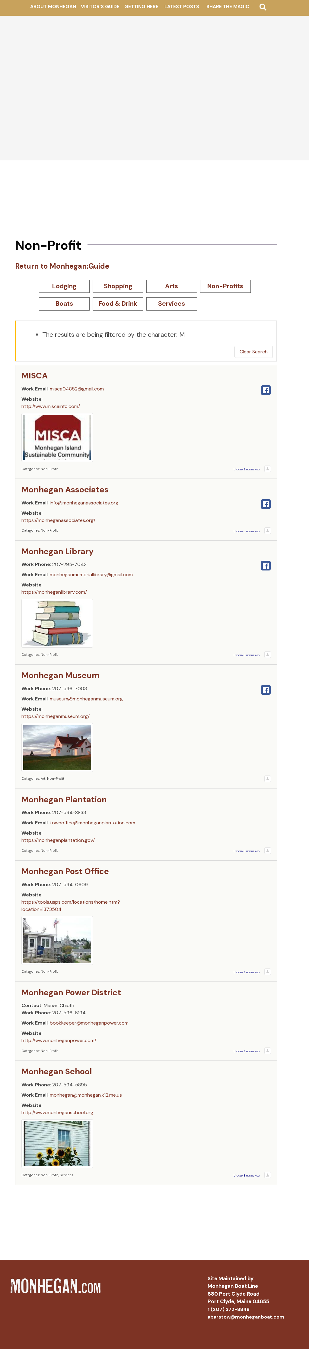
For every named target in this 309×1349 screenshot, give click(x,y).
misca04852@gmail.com (77, 389)
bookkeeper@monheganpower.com (89, 1023)
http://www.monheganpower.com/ (58, 1040)
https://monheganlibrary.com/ (54, 592)
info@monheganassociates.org (84, 503)
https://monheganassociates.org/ (58, 520)
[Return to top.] (267, 469)
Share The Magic (227, 7)
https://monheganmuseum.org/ (55, 716)
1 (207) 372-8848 (229, 1309)
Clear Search (254, 352)
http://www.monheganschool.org (57, 1112)
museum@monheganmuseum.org (86, 699)
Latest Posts (181, 7)
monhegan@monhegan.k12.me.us (86, 1095)
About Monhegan (53, 7)
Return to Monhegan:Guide (62, 266)
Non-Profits (225, 286)
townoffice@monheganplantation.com (92, 823)
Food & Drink (118, 303)
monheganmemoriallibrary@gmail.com (91, 574)
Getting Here (141, 7)
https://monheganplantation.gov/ (58, 840)
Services (171, 303)
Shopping (118, 286)
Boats (64, 303)
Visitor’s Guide (100, 7)
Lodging (64, 286)
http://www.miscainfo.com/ (50, 406)
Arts (171, 286)
